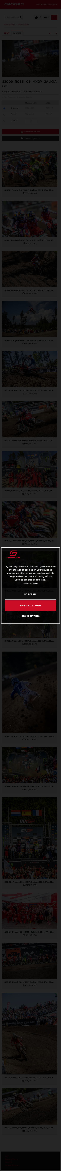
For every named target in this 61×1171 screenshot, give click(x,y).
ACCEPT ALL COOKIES (30, 605)
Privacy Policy (27, 583)
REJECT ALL (30, 594)
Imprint (35, 583)
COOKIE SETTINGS (30, 616)
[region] (30, 585)
